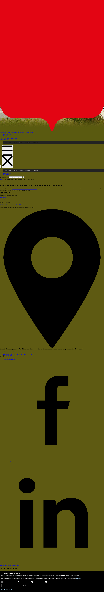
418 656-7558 (9, 355)
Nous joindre (6, 135)
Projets (15, 142)
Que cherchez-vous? (4, 177)
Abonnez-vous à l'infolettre (6, 565)
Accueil (1, 179)
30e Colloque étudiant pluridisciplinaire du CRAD (11, 204)
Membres (21, 142)
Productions (27, 142)
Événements (35, 142)
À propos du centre (7, 142)
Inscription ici (3, 197)
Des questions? (15, 565)
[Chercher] (0, 166)
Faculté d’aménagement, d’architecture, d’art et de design (20, 132)
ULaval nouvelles (7, 134)
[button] (6, 589)
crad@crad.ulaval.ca (9, 356)
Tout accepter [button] (6, 585)
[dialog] (52, 581)
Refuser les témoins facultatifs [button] (21, 585)
